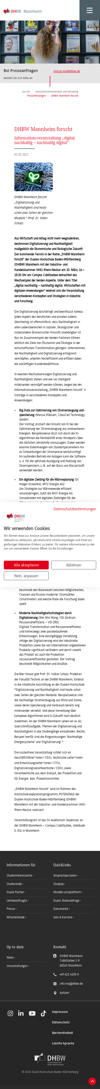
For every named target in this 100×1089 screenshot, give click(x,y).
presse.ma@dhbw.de (67, 71)
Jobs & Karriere (63, 917)
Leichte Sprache (63, 1043)
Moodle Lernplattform (67, 892)
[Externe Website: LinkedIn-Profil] (21, 1013)
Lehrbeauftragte (17, 900)
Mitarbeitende (16, 917)
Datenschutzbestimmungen (75, 508)
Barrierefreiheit (62, 1033)
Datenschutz (60, 1022)
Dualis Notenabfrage (66, 900)
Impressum (60, 1012)
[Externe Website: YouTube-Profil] (32, 1013)
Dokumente (61, 909)
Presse (11, 909)
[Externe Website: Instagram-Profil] (10, 1013)
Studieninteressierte (20, 875)
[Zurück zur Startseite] (50, 1059)
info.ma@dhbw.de (71, 983)
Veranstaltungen (17, 966)
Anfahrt (64, 993)
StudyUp (58, 884)
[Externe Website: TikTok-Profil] (43, 1013)
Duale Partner (16, 892)
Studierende (15, 884)
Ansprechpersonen (65, 875)
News (10, 957)
